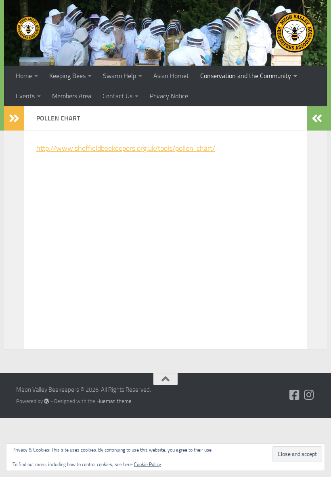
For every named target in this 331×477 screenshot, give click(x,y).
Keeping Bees (67, 76)
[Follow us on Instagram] (309, 395)
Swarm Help (119, 76)
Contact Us (117, 96)
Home (24, 76)
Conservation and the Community (245, 76)
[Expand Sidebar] (14, 118)
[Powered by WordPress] (46, 401)
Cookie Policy (147, 464)
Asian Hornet (171, 76)
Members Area (71, 96)
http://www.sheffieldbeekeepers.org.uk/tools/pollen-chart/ (125, 148)
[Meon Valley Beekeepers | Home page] (28, 28)
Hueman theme (114, 401)
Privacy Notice (169, 96)
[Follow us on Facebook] (294, 395)
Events (25, 96)
